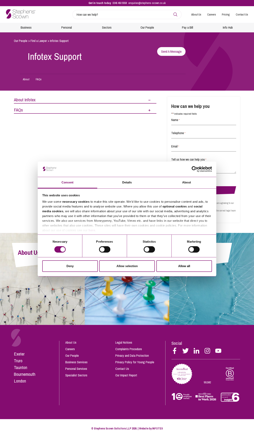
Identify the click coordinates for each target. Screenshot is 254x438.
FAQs (38, 79)
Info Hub (228, 27)
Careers (211, 14)
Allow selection (127, 266)
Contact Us (242, 14)
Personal (66, 27)
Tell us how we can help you (188, 159)
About (26, 79)
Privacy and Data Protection (132, 355)
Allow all (184, 266)
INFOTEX (157, 428)
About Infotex (25, 100)
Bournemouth (24, 374)
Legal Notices (123, 342)
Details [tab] (127, 182)
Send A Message (171, 51)
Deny (70, 266)
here (92, 230)
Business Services (76, 362)
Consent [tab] (67, 182)
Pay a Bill (187, 27)
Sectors (107, 27)
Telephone (178, 133)
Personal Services (76, 368)
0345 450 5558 (120, 3)
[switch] (104, 249)
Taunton (20, 367)
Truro (18, 361)
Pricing (226, 14)
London (20, 381)
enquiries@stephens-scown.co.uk (147, 3)
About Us (196, 14)
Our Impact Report (126, 375)
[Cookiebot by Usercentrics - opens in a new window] (194, 169)
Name (175, 120)
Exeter (19, 354)
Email (175, 146)
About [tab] (186, 182)
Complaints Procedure (128, 349)
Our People (147, 27)
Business (26, 27)
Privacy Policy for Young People (134, 362)
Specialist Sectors (76, 375)
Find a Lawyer (39, 41)
